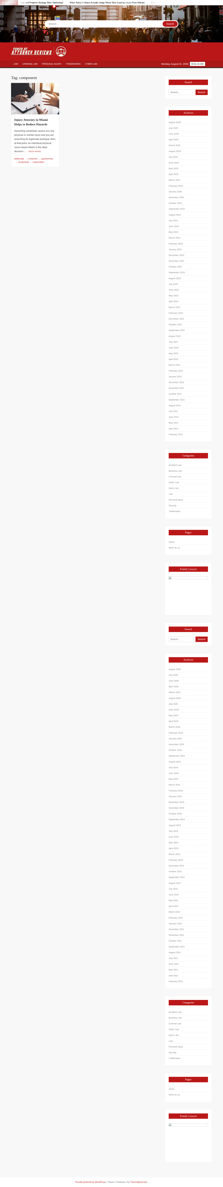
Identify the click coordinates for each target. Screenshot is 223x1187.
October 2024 (175, 203)
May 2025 (173, 168)
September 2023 (177, 272)
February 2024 (176, 243)
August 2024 (175, 215)
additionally (19, 159)
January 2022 (175, 376)
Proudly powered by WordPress (90, 1182)
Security (172, 505)
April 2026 (173, 139)
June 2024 (174, 226)
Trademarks (73, 64)
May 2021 (173, 422)
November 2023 (176, 261)
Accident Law (175, 465)
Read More (35, 151)
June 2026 (174, 134)
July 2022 (173, 342)
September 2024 (177, 209)
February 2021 (176, 434)
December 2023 (176, 255)
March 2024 (174, 238)
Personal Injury (51, 64)
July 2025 (173, 157)
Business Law (175, 471)
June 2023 (174, 290)
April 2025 (173, 174)
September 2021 (177, 399)
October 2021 (175, 394)
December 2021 (176, 382)
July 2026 (173, 128)
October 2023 (175, 266)
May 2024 (173, 232)
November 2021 (176, 388)
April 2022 (173, 359)
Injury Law (174, 488)
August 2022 (175, 336)
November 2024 (176, 197)
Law (16, 64)
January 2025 (175, 191)
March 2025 (174, 180)
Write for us (174, 548)
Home (171, 542)
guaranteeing (47, 159)
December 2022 (176, 319)
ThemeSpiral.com (138, 1182)
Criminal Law (29, 64)
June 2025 (174, 162)
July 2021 (173, 411)
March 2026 (174, 145)
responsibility (38, 162)
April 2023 (173, 301)
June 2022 (174, 347)
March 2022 (174, 365)
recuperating (23, 162)
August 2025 (175, 151)
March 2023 (174, 307)
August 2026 (175, 122)
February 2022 (176, 371)
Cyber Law (91, 64)
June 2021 (174, 417)
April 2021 (173, 428)
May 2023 (173, 295)
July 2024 (173, 220)
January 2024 (175, 249)
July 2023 (173, 284)
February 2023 (176, 313)
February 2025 (176, 186)
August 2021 (175, 405)
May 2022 (173, 353)
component (33, 159)
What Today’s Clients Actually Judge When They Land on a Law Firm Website (90, 3)
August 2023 (175, 278)
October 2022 (175, 324)
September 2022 (177, 330)
